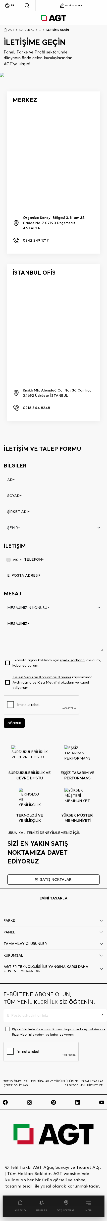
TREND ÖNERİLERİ (15, 1081)
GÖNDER (14, 723)
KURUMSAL (26, 29)
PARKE (9, 920)
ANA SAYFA (20, 1210)
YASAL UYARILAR (92, 1081)
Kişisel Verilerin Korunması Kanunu (41, 677)
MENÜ (89, 1210)
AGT (11, 29)
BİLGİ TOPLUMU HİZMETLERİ (84, 1085)
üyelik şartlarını (72, 660)
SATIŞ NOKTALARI (66, 1210)
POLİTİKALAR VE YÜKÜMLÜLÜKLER (54, 1081)
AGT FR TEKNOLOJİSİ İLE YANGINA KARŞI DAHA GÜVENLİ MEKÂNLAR (45, 968)
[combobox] (13, 559)
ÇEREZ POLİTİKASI (16, 1085)
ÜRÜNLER (41, 1210)
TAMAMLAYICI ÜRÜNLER (25, 943)
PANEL (9, 932)
